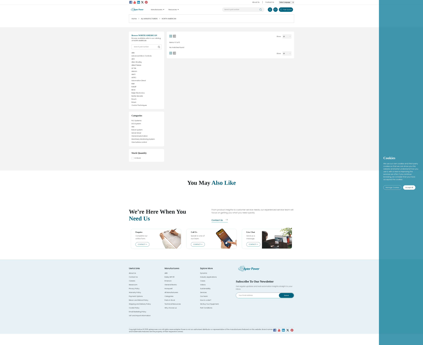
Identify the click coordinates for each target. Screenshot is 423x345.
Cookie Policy (134, 308)
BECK (133, 90)
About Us (255, 2)
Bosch (134, 99)
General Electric (171, 285)
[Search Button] (260, 9)
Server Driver (136, 133)
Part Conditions (206, 308)
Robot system (137, 130)
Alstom (134, 71)
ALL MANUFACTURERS (149, 18)
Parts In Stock (170, 300)
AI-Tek (134, 68)
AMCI (133, 74)
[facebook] (130, 2)
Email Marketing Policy (137, 312)
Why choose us (171, 308)
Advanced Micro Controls (142, 56)
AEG (133, 59)
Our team (204, 296)
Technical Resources (173, 304)
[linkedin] (138, 2)
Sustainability (205, 288)
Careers (132, 281)
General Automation (140, 136)
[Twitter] (142, 2)
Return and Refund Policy (138, 300)
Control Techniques (139, 105)
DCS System (136, 124)
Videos (203, 285)
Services (203, 292)
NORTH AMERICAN (169, 18)
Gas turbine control (139, 142)
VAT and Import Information (140, 315)
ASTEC (134, 77)
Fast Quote (287, 9)
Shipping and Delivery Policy (140, 304)
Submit (286, 295)
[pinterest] (146, 2)
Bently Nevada (137, 96)
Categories (169, 296)
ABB (133, 53)
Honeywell (168, 288)
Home (134, 18)
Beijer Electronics (138, 93)
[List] (174, 36)
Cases (202, 281)
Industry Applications (208, 277)
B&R (133, 84)
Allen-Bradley (137, 62)
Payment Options (136, 296)
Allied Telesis (136, 65)
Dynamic (203, 273)
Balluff (134, 87)
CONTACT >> (142, 244)
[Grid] (170, 36)
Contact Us (269, 2)
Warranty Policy (135, 292)
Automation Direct (139, 80)
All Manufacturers (171, 292)
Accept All (409, 187)
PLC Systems (136, 120)
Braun (134, 102)
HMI (133, 127)
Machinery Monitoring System (143, 139)
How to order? (205, 300)
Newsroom (133, 285)
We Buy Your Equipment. (209, 304)
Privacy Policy (134, 288)
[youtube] (134, 2)
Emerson (168, 281)
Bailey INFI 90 (169, 277)
